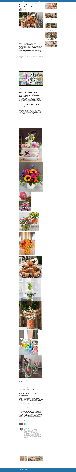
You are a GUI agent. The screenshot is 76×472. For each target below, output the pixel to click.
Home (36, 1)
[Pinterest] (22, 424)
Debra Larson (24, 9)
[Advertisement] (31, 35)
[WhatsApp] (24, 424)
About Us (48, 1)
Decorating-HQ (22, 1)
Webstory (44, 1)
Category (39, 1)
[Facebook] (20, 424)
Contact (55, 1)
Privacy (52, 1)
